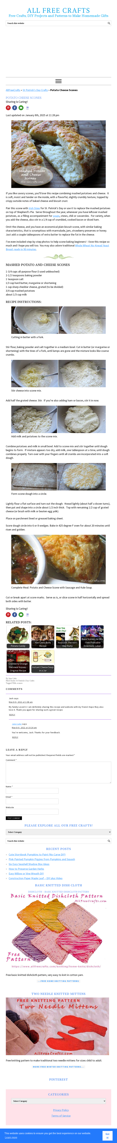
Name (9, 786)
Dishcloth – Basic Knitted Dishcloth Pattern (58, 891)
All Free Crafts (58, 10)
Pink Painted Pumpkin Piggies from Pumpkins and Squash (42, 859)
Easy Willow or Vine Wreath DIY (26, 873)
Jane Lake (17, 724)
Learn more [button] (11, 1137)
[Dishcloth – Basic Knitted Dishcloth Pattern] (58, 931)
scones (19, 683)
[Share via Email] (21, 107)
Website (10, 807)
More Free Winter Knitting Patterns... (58, 1067)
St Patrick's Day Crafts (35, 90)
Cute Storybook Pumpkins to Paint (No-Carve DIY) (37, 854)
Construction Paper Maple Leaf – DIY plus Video (35, 878)
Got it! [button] (107, 1136)
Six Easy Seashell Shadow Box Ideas (29, 864)
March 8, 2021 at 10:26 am (24, 727)
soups (56, 216)
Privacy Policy (61, 1110)
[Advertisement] (58, 54)
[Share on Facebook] (14, 107)
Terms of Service (61, 1115)
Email (9, 796)
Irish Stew (34, 208)
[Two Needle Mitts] (58, 1026)
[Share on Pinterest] (8, 107)
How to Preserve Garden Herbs (26, 869)
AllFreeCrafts (13, 90)
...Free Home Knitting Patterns (58, 981)
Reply (12, 715)
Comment (11, 760)
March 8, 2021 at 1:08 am (21, 702)
